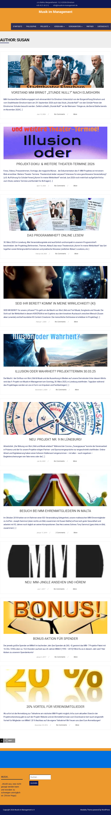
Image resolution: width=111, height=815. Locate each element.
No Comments (59, 114)
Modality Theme (86, 810)
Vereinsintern (75, 26)
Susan (23, 40)
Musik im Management (55, 12)
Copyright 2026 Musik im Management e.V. (19, 810)
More (75, 114)
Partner (90, 26)
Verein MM (58, 26)
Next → (11, 740)
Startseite (17, 26)
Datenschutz (103, 26)
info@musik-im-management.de (65, 5)
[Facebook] (46, 759)
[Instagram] (52, 759)
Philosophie (31, 26)
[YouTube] (64, 759)
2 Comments (60, 533)
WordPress (106, 810)
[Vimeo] (58, 759)
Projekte (44, 26)
